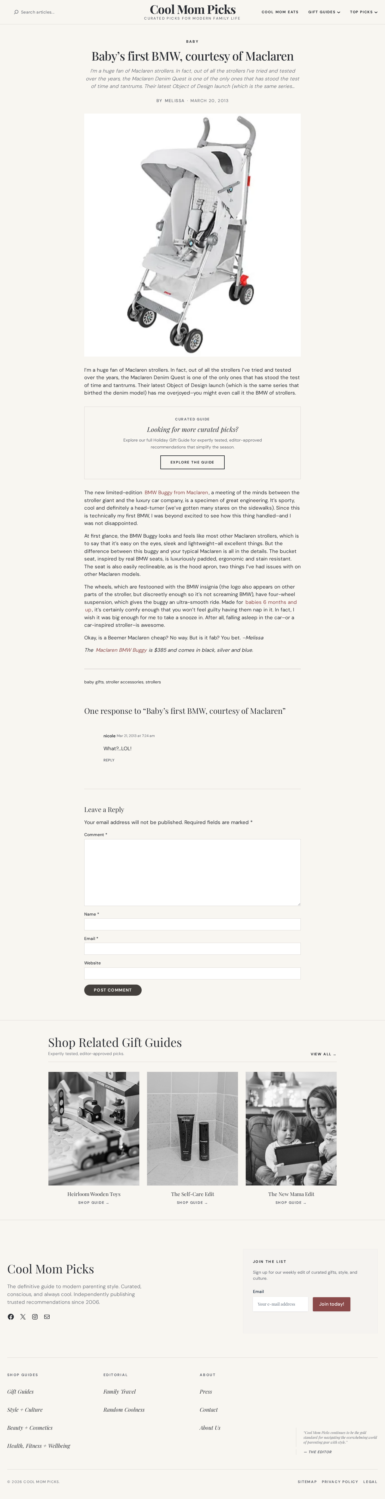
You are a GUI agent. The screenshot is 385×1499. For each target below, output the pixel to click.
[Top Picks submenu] (376, 12)
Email (91, 938)
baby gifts (94, 682)
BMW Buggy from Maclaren (176, 492)
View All (324, 1054)
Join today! (331, 1304)
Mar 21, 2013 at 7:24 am (136, 735)
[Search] (16, 12)
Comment (95, 834)
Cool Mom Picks (193, 9)
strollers (153, 682)
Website (92, 963)
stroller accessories (124, 682)
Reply (109, 760)
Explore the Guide (198, 464)
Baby (192, 41)
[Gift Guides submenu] (338, 12)
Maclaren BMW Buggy (121, 650)
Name (91, 914)
